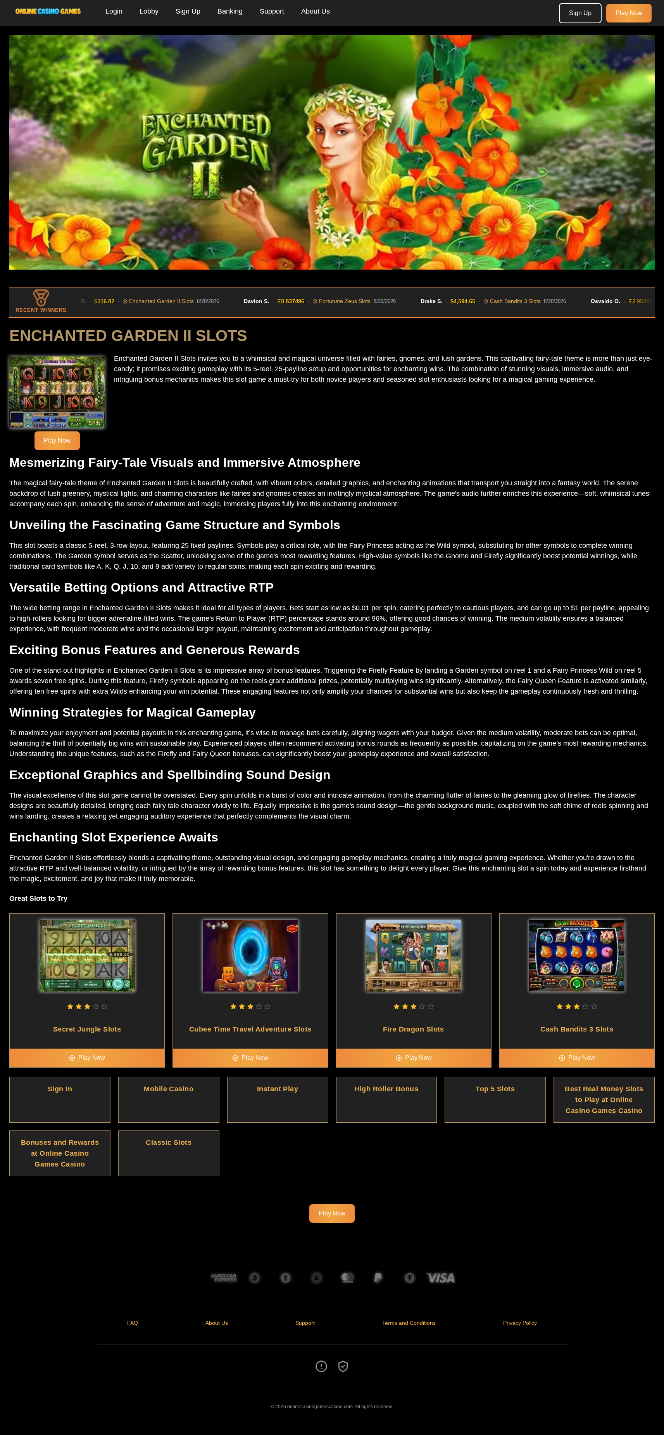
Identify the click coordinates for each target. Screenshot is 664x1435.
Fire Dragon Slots (413, 1029)
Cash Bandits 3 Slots (480, 301)
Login (113, 11)
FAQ (132, 1323)
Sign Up (188, 11)
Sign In (60, 1089)
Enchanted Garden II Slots (126, 301)
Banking (230, 11)
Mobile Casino (168, 1089)
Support (272, 11)
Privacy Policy (520, 1323)
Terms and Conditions (409, 1323)
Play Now (629, 13)
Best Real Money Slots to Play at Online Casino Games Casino (604, 1100)
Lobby (149, 11)
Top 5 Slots (495, 1089)
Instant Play (277, 1089)
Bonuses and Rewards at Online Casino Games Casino (60, 1153)
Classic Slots (168, 1142)
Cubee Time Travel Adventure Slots (250, 1029)
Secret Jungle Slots (87, 1029)
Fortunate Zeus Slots (310, 301)
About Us (315, 11)
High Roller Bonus (387, 1089)
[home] (51, 20)
